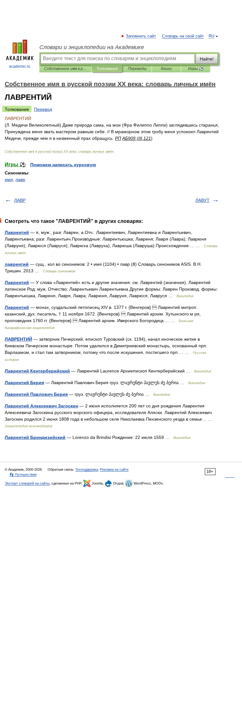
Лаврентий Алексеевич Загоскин (41, 405)
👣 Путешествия (23, 474)
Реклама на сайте (114, 469)
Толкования (107, 68)
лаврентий (17, 264)
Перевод (43, 109)
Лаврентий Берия (24, 382)
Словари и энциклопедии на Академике (91, 47)
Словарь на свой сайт (183, 36)
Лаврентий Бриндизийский (35, 437)
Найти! (207, 58)
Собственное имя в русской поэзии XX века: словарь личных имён (65, 68)
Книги (166, 68)
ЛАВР (20, 200)
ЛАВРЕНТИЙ (18, 339)
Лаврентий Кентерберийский (37, 370)
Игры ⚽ (196, 68)
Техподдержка (86, 469)
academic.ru (19, 66)
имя (9, 179)
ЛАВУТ (202, 200)
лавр (20, 179)
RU (211, 36)
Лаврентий (17, 232)
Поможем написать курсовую (63, 164)
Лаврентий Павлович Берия (36, 394)
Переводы (137, 68)
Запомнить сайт (141, 36)
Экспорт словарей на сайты (27, 483)
